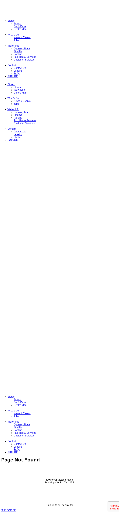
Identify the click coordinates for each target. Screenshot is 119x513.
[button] (59, 273)
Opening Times (22, 48)
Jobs (16, 40)
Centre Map (20, 29)
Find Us (18, 51)
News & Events (22, 37)
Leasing (18, 70)
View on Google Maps (59, 487)
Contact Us (20, 68)
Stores (11, 20)
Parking (18, 54)
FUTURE (12, 76)
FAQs (17, 73)
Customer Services (24, 59)
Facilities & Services (25, 57)
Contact (11, 65)
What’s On (13, 34)
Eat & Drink (20, 26)
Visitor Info (13, 45)
